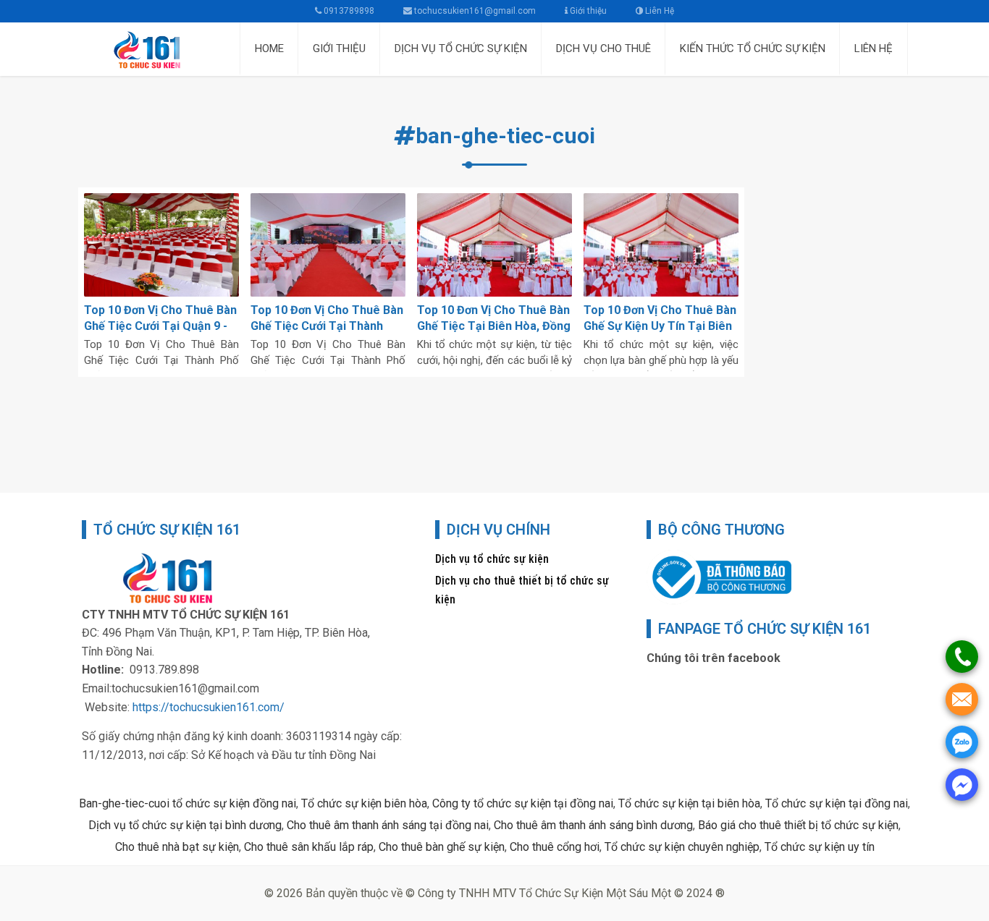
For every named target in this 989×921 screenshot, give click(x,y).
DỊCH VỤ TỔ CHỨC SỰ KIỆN (461, 48)
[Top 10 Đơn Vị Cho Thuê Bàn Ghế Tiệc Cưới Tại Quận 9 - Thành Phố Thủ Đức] (161, 245)
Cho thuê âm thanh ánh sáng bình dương (593, 825)
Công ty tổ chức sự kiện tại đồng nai (522, 803)
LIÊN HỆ (873, 48)
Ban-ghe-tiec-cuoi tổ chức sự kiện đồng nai (187, 803)
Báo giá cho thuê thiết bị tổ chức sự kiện (798, 825)
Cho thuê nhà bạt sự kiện (177, 847)
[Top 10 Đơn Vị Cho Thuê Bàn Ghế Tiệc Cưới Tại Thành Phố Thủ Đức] (328, 245)
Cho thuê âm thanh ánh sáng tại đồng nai (388, 825)
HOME (269, 48)
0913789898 (347, 11)
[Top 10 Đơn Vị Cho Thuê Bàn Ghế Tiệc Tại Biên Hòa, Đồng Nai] (494, 245)
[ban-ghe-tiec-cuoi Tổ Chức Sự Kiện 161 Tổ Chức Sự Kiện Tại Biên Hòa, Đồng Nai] (155, 49)
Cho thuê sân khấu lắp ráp (309, 847)
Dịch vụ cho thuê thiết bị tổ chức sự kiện (522, 590)
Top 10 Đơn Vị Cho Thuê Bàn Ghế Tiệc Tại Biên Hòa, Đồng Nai (494, 326)
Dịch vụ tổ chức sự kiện (492, 559)
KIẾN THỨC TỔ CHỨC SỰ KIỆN (752, 48)
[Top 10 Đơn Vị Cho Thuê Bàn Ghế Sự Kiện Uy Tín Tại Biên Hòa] (661, 245)
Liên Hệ (658, 11)
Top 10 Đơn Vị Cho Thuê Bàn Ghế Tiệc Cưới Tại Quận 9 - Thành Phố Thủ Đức (160, 326)
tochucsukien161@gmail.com (475, 11)
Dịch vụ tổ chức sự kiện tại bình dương (185, 825)
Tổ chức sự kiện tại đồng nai (836, 803)
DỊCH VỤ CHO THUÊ (603, 48)
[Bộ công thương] (719, 576)
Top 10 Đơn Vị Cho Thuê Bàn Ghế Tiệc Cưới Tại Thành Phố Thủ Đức (327, 326)
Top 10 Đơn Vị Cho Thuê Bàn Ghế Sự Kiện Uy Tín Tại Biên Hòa (660, 326)
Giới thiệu (587, 11)
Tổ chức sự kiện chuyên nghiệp (682, 847)
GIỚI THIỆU (339, 48)
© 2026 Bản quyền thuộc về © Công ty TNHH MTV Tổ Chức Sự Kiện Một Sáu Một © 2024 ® (494, 893)
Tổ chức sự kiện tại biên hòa (689, 803)
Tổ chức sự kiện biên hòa (364, 803)
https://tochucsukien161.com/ (208, 707)
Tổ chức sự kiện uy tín (820, 847)
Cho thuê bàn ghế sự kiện (442, 847)
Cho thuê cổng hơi (554, 847)
